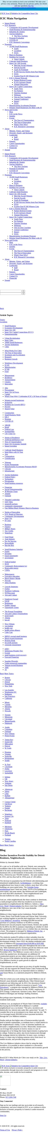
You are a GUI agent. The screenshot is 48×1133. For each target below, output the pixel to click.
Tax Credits (9, 531)
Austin (7, 727)
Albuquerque (9, 798)
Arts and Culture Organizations (16, 614)
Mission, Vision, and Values (19, 131)
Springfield (9, 773)
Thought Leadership (12, 500)
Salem (7, 791)
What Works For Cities (13, 351)
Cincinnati (8, 767)
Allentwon (8, 789)
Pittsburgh (8, 723)
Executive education (12, 576)
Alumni (7, 494)
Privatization (9, 481)
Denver (7, 746)
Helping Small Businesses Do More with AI (25, 108)
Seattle (7, 761)
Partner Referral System (22, 80)
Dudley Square (10, 605)
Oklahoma (8, 829)
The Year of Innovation (22, 122)
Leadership (13, 135)
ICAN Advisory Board (22, 82)
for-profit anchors (11, 643)
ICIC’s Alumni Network (18, 78)
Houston (8, 752)
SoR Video (9, 502)
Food (7, 372)
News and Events (11, 110)
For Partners (18, 91)
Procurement (9, 390)
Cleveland (8, 719)
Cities (7, 347)
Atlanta (7, 618)
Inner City (8, 518)
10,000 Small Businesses (18, 46)
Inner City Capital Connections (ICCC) (19, 332)
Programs (8, 44)
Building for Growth (16, 57)
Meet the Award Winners (23, 65)
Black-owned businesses (14, 638)
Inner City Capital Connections (20, 87)
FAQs (16, 53)
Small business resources (14, 483)
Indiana (7, 777)
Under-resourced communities (16, 663)
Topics (2, 320)
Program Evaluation (16, 38)
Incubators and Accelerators (15, 355)
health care (9, 628)
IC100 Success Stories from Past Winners (29, 72)
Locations (17, 51)
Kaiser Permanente (12, 465)
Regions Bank (10, 641)
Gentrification (10, 458)
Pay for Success (10, 541)
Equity (7, 551)
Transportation (10, 380)
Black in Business (15, 55)
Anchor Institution (11, 475)
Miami (7, 702)
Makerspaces (9, 574)
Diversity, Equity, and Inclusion (21, 133)
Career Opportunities (17, 143)
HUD (7, 564)
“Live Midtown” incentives (10, 920)
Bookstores (9, 603)
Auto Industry (10, 539)
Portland (8, 835)
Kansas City (9, 816)
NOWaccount (10, 593)
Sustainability (10, 432)
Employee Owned (11, 599)
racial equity (9, 616)
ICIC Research (10, 25)
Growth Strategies (11, 587)
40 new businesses (10, 950)
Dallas (7, 769)
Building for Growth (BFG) (15, 405)
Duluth (7, 808)
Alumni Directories (21, 84)
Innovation (9, 384)
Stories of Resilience (12, 438)
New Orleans (9, 624)
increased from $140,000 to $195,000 (30, 943)
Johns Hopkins (10, 583)
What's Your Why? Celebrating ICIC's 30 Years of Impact (26, 396)
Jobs (6, 388)
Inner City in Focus (12, 392)
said (1, 973)
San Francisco (10, 696)
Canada (7, 705)
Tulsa (7, 818)
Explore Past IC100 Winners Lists (26, 76)
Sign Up (3, 1115)
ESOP (7, 601)
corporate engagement (13, 645)
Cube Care (9, 632)
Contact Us (13, 146)
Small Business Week (13, 415)
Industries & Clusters (17, 32)
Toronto (7, 715)
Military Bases (10, 529)
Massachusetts (10, 721)
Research (8, 357)
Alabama (8, 783)
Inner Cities (9, 340)
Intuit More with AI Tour (14, 452)
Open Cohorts (19, 59)
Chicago (8, 469)
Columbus (8, 729)
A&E (7, 668)
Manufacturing (10, 367)
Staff (15, 137)
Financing (8, 487)
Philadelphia (9, 684)
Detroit (7, 682)
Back (2, 308)
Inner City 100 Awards (17, 63)
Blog (11, 112)
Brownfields (9, 543)
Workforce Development (14, 363)
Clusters (8, 382)
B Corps (8, 521)
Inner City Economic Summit (15, 444)
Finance (7, 527)
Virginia (8, 754)
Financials (13, 148)
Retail (7, 427)
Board (16, 139)
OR (6, 779)
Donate (7, 150)
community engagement (13, 506)
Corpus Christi (10, 802)
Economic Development (13, 328)
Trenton (7, 839)
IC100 (7, 369)
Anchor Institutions (12, 345)
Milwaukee (9, 744)
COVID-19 (13, 40)
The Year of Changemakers (24, 120)
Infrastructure (9, 471)
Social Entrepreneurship (13, 489)
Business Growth (11, 359)
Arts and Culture (11, 595)
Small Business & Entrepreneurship (22, 30)
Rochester (8, 810)
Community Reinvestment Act (16, 566)
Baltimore (8, 694)
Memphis (8, 707)
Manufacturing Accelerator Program (22, 106)
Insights (12, 116)
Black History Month (12, 578)
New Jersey (9, 781)
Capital (7, 394)
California (8, 698)
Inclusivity (8, 402)
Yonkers (8, 806)
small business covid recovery (16, 655)
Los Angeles (9, 690)
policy (7, 649)
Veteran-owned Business (14, 665)
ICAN (7, 365)
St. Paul (7, 765)
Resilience (8, 378)
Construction (9, 413)
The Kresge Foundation (13, 611)
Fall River (8, 804)
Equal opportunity (11, 556)
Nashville (8, 756)
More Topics (9, 674)
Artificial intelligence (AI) (14, 440)
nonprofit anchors (11, 504)
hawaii (7, 620)
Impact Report (10, 23)
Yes (29, 6)
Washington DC (11, 692)
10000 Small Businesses (13, 342)
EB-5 (7, 417)
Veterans (8, 462)
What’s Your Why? (21, 124)
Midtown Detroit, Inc (35, 931)
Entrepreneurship (11, 334)
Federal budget (10, 562)
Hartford (8, 823)
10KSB (7, 425)
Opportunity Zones (12, 608)
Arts (6, 454)
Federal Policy (10, 477)
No (32, 6)
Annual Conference (21, 99)
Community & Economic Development (23, 27)
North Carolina (10, 841)
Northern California (12, 591)
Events (11, 118)
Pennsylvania (9, 736)
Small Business (10, 326)
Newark (8, 581)
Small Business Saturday (14, 549)
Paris (6, 831)
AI (6, 670)
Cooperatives (9, 456)
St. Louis (8, 748)
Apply (16, 49)
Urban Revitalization (12, 338)
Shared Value (9, 409)
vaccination (9, 626)
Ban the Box (9, 545)
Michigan (8, 827)
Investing (8, 554)
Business (8, 525)
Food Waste (9, 537)
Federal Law (9, 429)
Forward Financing (12, 657)
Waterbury (8, 814)
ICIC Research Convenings (19, 42)
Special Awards (19, 68)
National (8, 821)
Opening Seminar (20, 93)
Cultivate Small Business (18, 61)
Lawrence (8, 771)
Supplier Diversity (11, 661)
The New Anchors (21, 36)
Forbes (7, 589)
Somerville (9, 742)
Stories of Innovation (12, 512)
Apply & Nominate (21, 70)
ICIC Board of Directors (14, 514)
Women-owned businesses (14, 400)
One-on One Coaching (22, 97)
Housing (8, 419)
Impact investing (11, 446)
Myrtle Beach (10, 833)
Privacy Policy (17, 1130)
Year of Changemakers (13, 442)
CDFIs (7, 570)
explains (44, 1004)
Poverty (7, 407)
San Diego (8, 785)
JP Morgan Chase (11, 492)
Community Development (14, 516)
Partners (12, 141)
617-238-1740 (11, 1097)
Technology (9, 479)
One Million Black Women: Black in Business (22, 508)
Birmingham (9, 758)
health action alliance (12, 630)
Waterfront (8, 533)
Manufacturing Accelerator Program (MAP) (21, 467)
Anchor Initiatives (15, 34)
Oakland (8, 496)
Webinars (17, 95)
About (7, 129)
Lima (7, 794)
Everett (7, 653)
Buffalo (7, 796)
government (9, 558)
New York (8, 686)
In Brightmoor (25, 883)
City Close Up (10, 434)
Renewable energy (11, 568)
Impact (16, 101)
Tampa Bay (9, 740)
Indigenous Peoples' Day (14, 651)
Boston (7, 678)
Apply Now (18, 89)
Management (9, 375)
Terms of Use (5, 1130)
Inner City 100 (10, 330)
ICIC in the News (15, 114)
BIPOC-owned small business (16, 636)
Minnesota (8, 717)
